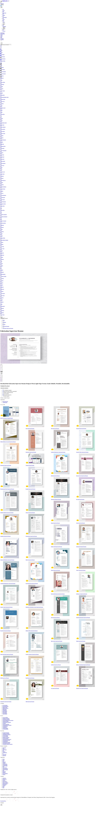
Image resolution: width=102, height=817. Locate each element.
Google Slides (5, 765)
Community (5, 779)
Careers (4, 785)
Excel (3, 760)
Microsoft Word (5, 401)
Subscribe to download (4, 388)
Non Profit (4, 754)
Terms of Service (5, 782)
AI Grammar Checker (6, 743)
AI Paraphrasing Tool (6, 740)
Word (3, 759)
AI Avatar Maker (5, 738)
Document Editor (5, 706)
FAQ (3, 787)
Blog (3, 786)
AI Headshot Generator (6, 734)
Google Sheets (5, 764)
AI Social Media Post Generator (8, 720)
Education (4, 755)
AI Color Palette (5, 736)
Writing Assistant (5, 708)
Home (4, 320)
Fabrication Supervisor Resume (8, 328)
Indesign (4, 772)
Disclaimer (4, 784)
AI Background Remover (7, 739)
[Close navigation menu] (1, 7)
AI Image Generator (6, 718)
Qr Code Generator (6, 732)
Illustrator (4, 771)
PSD (3, 770)
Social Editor (5, 712)
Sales (3, 748)
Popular (4, 774)
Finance (4, 751)
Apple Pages (5, 767)
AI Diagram (5, 727)
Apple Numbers (5, 768)
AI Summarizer (5, 741)
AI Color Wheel (5, 735)
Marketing (4, 747)
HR (3, 750)
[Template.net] (5, 1)
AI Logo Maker (5, 717)
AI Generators (5, 705)
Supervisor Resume (6, 326)
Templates (4, 322)
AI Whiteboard (5, 726)
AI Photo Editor (5, 728)
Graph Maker (5, 713)
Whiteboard (4, 710)
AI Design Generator (6, 719)
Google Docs (5, 763)
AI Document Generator (7, 722)
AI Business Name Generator (7, 744)
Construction (5, 752)
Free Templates (5, 773)
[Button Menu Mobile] (1, 1)
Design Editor (5, 707)
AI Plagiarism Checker (6, 742)
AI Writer (4, 723)
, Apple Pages (5, 402)
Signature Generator (6, 737)
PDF (3, 766)
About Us (4, 778)
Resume (4, 324)
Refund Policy (5, 783)
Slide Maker (5, 709)
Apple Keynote (5, 769)
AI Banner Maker (5, 721)
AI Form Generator (6, 724)
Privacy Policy (5, 781)
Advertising (4, 749)
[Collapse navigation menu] (2, 43)
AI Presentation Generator (7, 725)
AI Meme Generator (6, 733)
